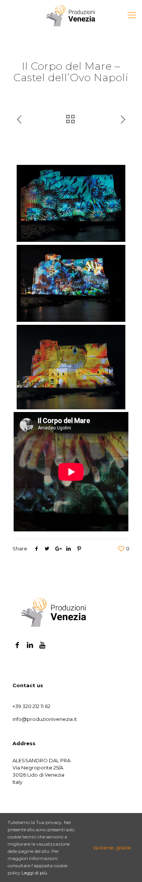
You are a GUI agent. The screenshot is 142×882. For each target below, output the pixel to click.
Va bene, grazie (112, 847)
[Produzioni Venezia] (71, 15)
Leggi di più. (35, 873)
